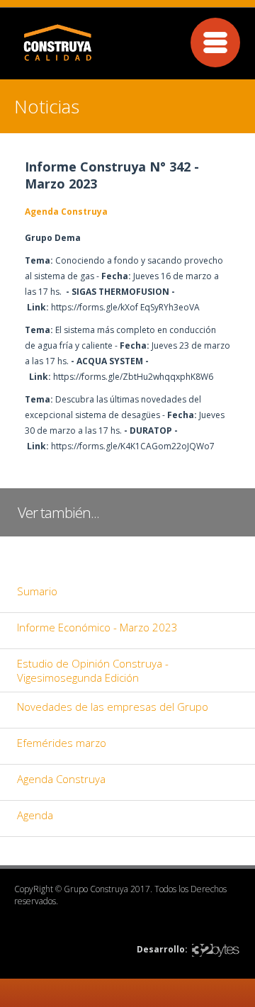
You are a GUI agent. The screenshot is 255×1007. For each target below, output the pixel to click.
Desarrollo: (162, 949)
